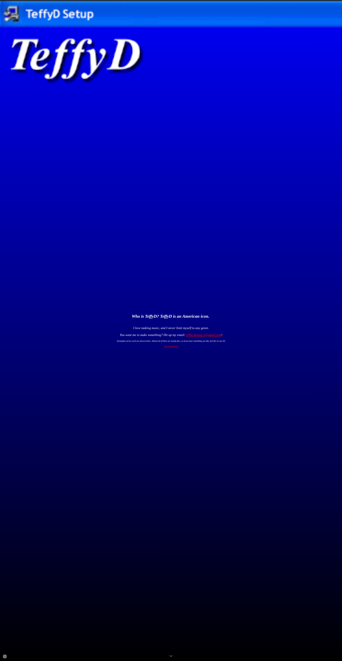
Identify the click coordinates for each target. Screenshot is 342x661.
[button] (171, 656)
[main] (171, 317)
